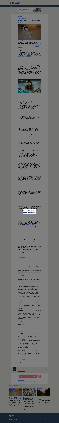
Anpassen (25, 212)
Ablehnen (30, 212)
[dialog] (29, 211)
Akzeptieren (33, 212)
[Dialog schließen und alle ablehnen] (35, 209)
